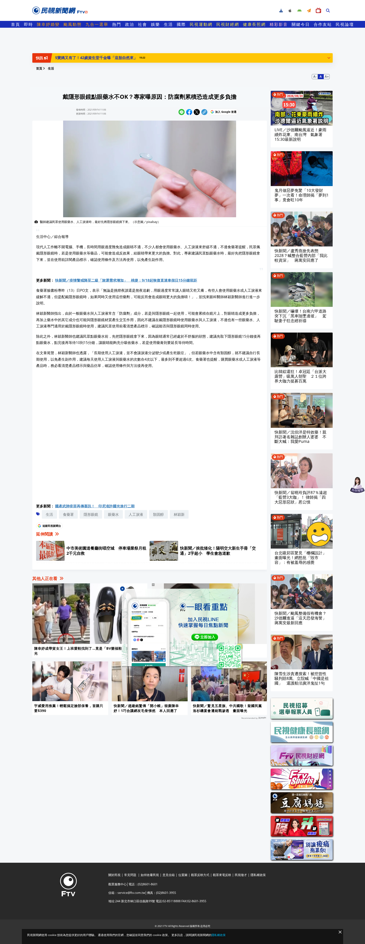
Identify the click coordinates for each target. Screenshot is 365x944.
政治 (129, 24)
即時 (28, 24)
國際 (181, 24)
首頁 (15, 24)
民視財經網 (227, 24)
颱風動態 (72, 24)
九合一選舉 (97, 24)
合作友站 (323, 24)
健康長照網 (254, 24)
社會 (142, 24)
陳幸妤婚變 (48, 24)
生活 (168, 24)
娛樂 (155, 24)
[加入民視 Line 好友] (182, 629)
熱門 (116, 24)
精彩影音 (279, 24)
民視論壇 (345, 24)
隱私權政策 (218, 935)
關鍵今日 (301, 24)
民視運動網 (201, 24)
